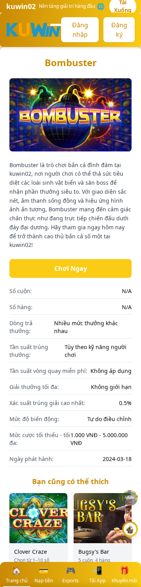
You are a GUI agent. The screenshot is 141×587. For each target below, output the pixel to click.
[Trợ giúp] (130, 498)
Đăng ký (119, 30)
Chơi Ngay (70, 268)
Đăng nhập (80, 30)
